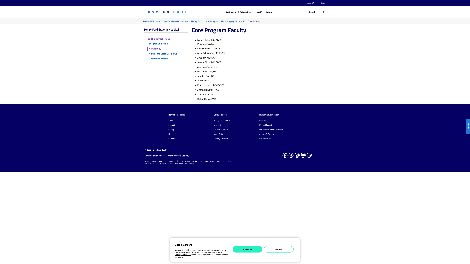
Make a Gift (310, 3)
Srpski (171, 163)
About (170, 120)
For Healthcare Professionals (271, 129)
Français (187, 161)
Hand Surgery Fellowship (233, 21)
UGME (259, 12)
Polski (200, 161)
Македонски (179, 163)
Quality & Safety (221, 138)
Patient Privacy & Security (178, 155)
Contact (171, 125)
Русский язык (163, 163)
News (170, 134)
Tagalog (219, 161)
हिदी (224, 161)
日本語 (155, 163)
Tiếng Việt (148, 163)
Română (191, 163)
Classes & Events (266, 134)
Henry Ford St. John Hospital (205, 21)
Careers (323, 3)
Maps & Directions (221, 134)
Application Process (158, 58)
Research (263, 120)
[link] (175, 12)
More (269, 12)
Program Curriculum (158, 44)
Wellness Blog (265, 138)
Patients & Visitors (221, 129)
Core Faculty (155, 49)
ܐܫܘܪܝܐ (194, 161)
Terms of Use (201, 252)
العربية (160, 161)
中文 (177, 161)
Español (154, 161)
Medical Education (152, 21)
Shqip (206, 161)
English (147, 161)
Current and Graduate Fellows (163, 54)
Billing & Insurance (222, 120)
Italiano (212, 161)
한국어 (230, 161)
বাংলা (165, 161)
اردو (186, 163)
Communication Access (154, 156)
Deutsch (171, 161)
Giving (171, 129)
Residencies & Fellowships (238, 12)
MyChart (217, 125)
